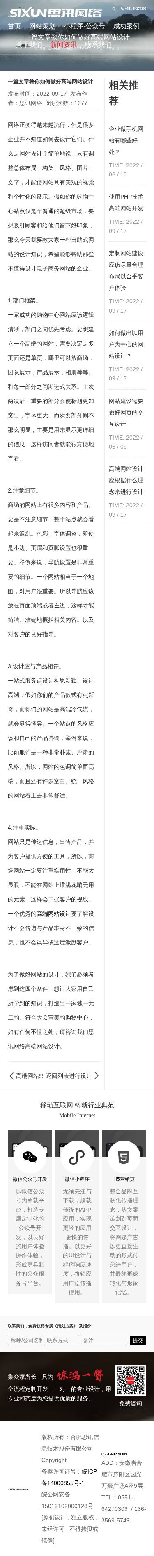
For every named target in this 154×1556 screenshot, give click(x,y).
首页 (14, 26)
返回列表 (56, 1075)
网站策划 (42, 26)
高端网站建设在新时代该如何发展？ (27, 1075)
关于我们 (29, 44)
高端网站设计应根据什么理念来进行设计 (80, 1075)
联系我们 (98, 44)
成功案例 (126, 26)
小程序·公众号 (84, 26)
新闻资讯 (64, 44)
